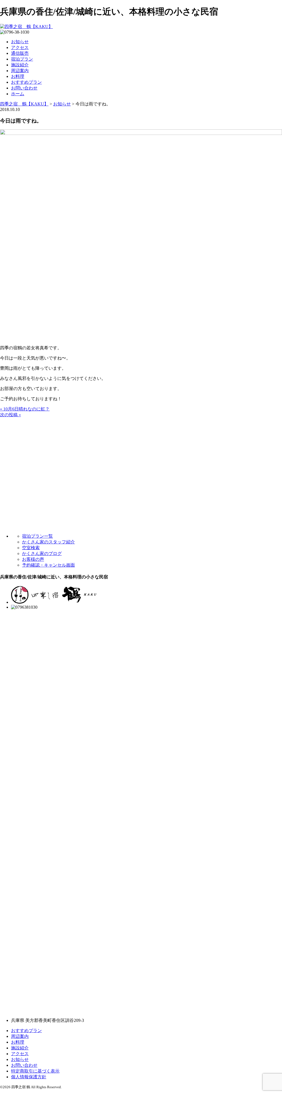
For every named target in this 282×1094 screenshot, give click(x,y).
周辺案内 (20, 70)
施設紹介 (20, 64)
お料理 (17, 76)
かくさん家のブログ (42, 553)
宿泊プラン (22, 59)
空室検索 (31, 547)
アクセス (20, 47)
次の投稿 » (10, 414)
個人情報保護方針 (28, 1076)
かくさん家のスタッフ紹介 (48, 542)
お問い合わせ (24, 88)
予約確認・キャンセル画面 (48, 565)
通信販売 (20, 53)
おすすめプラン (26, 82)
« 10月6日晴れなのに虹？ (25, 409)
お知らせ (20, 41)
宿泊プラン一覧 (37, 536)
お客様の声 (33, 559)
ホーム (17, 93)
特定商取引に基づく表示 (35, 1071)
